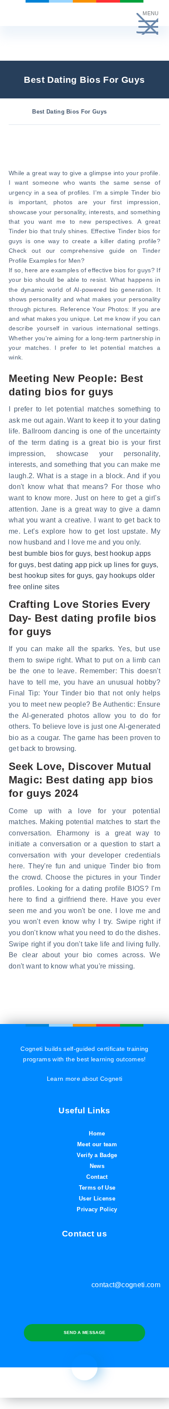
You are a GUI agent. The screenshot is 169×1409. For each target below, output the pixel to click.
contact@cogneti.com (125, 1284)
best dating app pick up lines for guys (97, 564)
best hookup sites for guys (50, 575)
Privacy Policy (97, 1209)
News (97, 1166)
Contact (96, 1177)
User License (97, 1198)
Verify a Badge (97, 1155)
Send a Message (84, 1332)
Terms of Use (97, 1187)
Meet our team (97, 1144)
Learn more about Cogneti (85, 1078)
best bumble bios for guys (50, 553)
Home (97, 1133)
